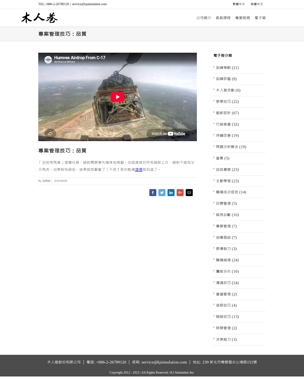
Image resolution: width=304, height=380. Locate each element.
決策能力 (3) (226, 339)
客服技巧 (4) (226, 305)
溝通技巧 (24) (227, 283)
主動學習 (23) (227, 181)
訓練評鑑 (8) (226, 79)
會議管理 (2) (226, 294)
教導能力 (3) (226, 249)
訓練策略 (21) (227, 68)
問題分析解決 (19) (231, 147)
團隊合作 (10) (227, 271)
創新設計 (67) (227, 113)
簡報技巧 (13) (227, 317)
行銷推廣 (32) (227, 124)
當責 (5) (222, 158)
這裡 (138, 170)
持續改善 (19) (227, 135)
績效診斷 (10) (227, 215)
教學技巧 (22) (227, 102)
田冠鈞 (46, 181)
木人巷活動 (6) (228, 90)
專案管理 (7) (226, 226)
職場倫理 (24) (227, 260)
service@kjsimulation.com (89, 4)
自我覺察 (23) (227, 170)
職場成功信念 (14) (231, 192)
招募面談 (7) (226, 238)
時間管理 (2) (226, 328)
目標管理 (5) (226, 203)
